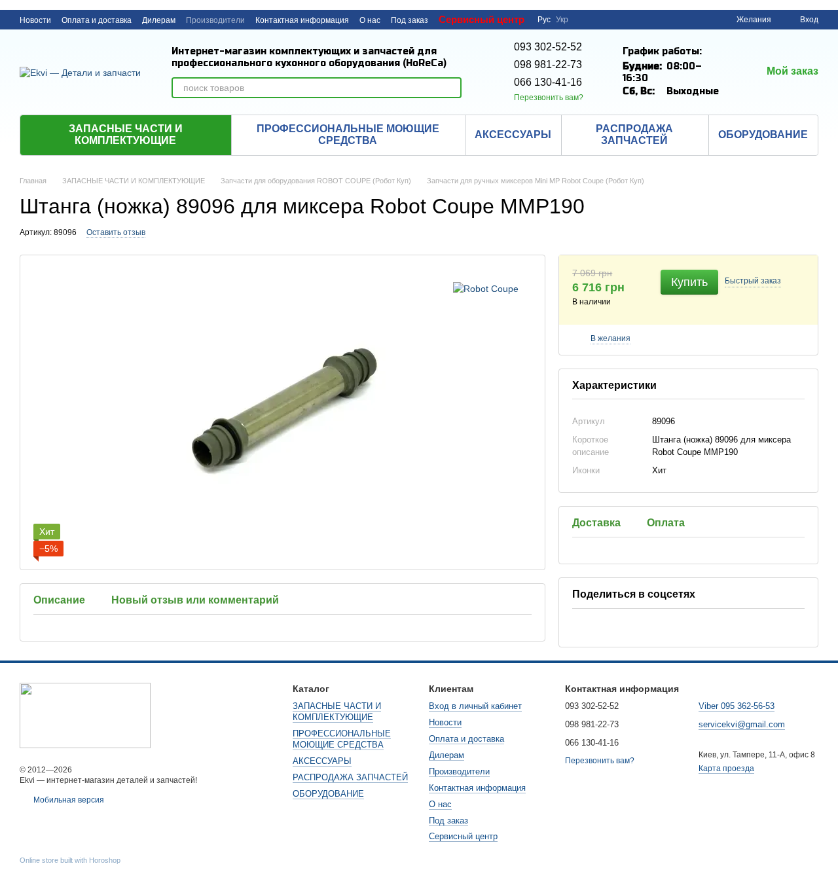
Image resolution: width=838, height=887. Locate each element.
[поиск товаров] (451, 87)
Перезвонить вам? (548, 97)
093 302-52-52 (548, 46)
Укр (562, 20)
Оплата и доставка (97, 20)
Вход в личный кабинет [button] (475, 706)
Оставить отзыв (115, 232)
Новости (35, 20)
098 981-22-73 (548, 64)
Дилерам (158, 20)
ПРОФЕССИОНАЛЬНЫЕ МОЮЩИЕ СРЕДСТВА (348, 134)
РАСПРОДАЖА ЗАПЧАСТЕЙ (634, 134)
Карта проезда (726, 768)
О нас (369, 20)
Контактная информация (302, 20)
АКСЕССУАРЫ (513, 134)
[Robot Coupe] (486, 287)
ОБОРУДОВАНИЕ (763, 134)
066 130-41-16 (548, 82)
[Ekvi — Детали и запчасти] (85, 714)
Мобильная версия (67, 800)
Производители (215, 20)
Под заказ (409, 20)
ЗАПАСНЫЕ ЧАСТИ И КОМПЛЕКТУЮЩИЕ (126, 134)
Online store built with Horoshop (70, 860)
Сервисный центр (481, 19)
